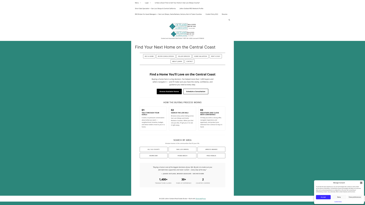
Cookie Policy (338, 201)
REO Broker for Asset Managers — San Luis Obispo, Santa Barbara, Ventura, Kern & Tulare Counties (168, 14)
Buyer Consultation (166, 56)
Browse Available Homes (169, 91)
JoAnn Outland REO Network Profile (191, 8)
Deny (339, 197)
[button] (361, 183)
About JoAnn (177, 61)
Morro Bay (153, 156)
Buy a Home (149, 56)
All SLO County (154, 149)
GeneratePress (201, 198)
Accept (323, 197)
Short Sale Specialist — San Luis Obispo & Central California (155, 8)
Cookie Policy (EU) (212, 14)
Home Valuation (200, 56)
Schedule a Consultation (195, 91)
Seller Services (184, 56)
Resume (224, 14)
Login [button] (147, 3)
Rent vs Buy (215, 56)
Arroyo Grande (211, 149)
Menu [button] (137, 3)
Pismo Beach (182, 156)
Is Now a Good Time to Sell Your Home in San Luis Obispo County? (177, 3)
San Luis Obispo (182, 149)
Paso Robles (211, 156)
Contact (189, 61)
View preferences (355, 197)
